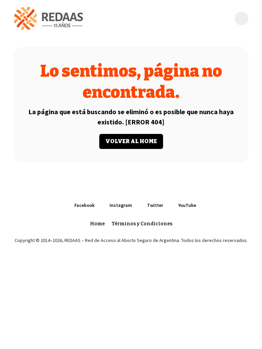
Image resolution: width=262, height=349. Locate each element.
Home (97, 224)
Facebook (84, 205)
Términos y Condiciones (142, 224)
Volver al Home (131, 141)
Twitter (155, 205)
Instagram (121, 205)
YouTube (187, 205)
